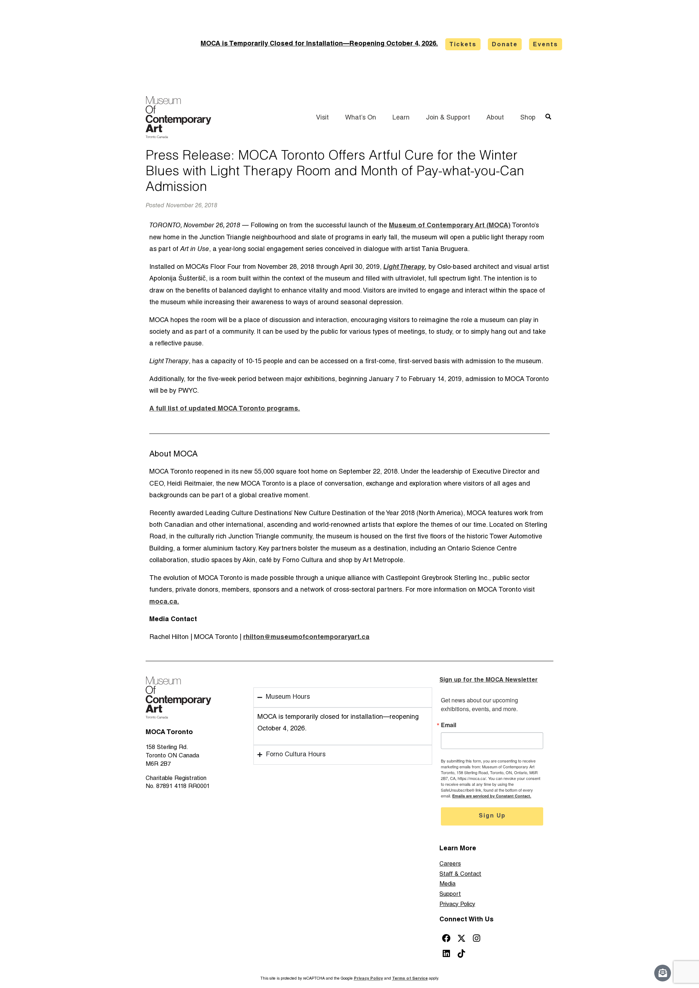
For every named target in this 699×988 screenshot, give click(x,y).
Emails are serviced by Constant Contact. (491, 796)
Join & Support (448, 118)
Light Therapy (404, 267)
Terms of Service (410, 979)
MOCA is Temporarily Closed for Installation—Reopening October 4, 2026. (319, 44)
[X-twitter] (461, 938)
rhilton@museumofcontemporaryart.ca (306, 637)
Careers (450, 864)
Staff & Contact (460, 874)
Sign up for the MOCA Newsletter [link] (488, 680)
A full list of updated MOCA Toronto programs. (224, 409)
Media (447, 884)
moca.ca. (164, 602)
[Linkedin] (446, 953)
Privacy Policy (457, 905)
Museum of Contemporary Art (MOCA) (449, 226)
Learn (401, 118)
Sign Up (492, 816)
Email (448, 725)
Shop (528, 118)
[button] (548, 116)
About (495, 118)
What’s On (360, 118)
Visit (322, 118)
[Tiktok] (461, 953)
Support (450, 894)
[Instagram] (476, 938)
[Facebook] (446, 938)
